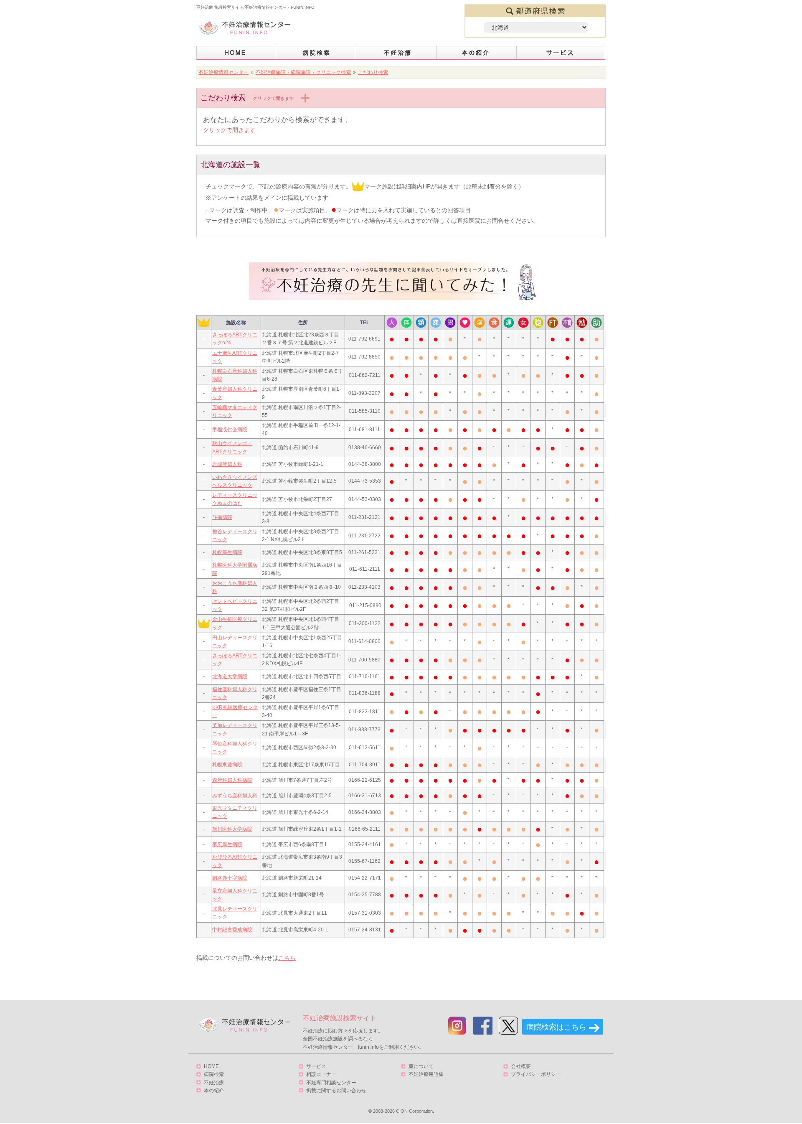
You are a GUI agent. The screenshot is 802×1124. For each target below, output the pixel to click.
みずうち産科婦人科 (234, 795)
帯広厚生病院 (227, 844)
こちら (287, 957)
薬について (421, 1066)
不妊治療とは (396, 53)
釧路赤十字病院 (229, 878)
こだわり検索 (373, 72)
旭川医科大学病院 (232, 829)
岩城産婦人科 (227, 464)
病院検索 (316, 53)
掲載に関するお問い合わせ (336, 1090)
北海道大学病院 (229, 676)
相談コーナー (321, 1074)
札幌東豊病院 (227, 765)
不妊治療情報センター (223, 72)
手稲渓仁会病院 (229, 429)
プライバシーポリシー (536, 1074)
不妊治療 (214, 1083)
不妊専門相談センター (331, 1083)
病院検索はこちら (556, 1027)
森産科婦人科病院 (232, 780)
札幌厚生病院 (227, 552)
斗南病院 (222, 517)
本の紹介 (477, 53)
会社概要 (521, 1066)
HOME (236, 53)
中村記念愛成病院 (232, 930)
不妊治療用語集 (426, 1074)
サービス (561, 53)
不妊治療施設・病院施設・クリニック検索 (303, 72)
